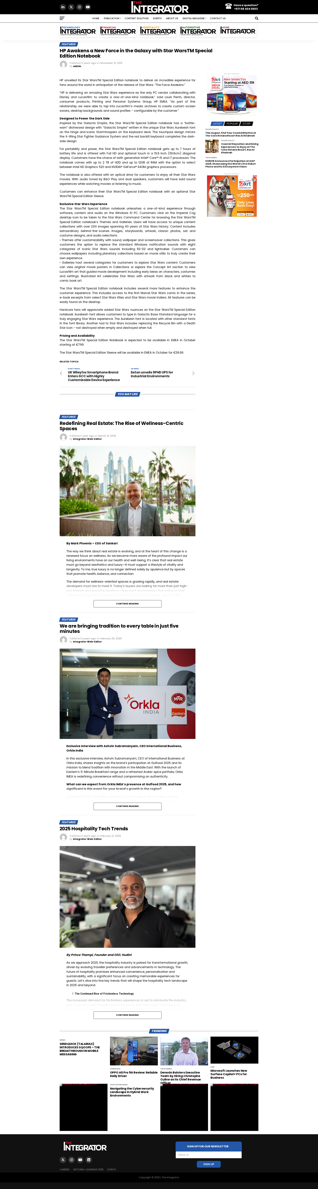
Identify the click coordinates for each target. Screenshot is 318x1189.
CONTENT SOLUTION (136, 18)
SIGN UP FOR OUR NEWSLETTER (208, 1146)
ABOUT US (172, 18)
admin (77, 66)
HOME (95, 18)
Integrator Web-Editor (87, 439)
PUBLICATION (111, 18)
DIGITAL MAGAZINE (194, 18)
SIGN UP (208, 1164)
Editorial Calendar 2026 (88, 1169)
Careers (64, 1169)
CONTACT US (218, 18)
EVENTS (157, 18)
